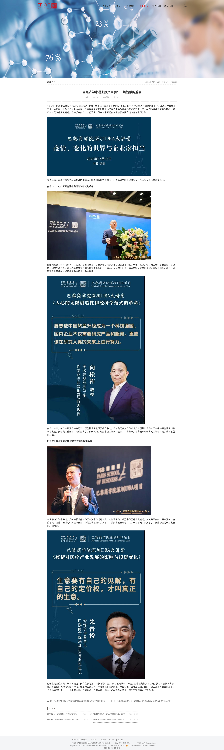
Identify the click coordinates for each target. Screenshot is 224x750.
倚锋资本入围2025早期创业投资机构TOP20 (62, 714)
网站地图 (151, 745)
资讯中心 (165, 82)
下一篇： (141, 701)
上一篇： (76, 701)
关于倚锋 (106, 6)
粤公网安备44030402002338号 (138, 745)
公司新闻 (174, 82)
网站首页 (75, 740)
